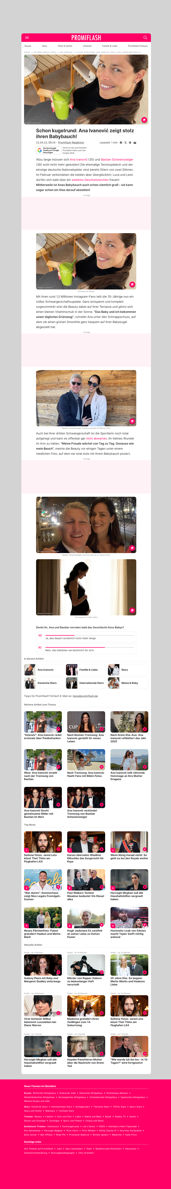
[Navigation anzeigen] (27, 37)
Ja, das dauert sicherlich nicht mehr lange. (70, 638)
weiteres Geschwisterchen (90, 180)
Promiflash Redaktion (71, 142)
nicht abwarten (96, 438)
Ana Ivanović (79, 159)
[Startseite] (86, 37)
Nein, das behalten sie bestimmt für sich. (69, 650)
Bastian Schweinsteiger (117, 159)
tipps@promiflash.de (85, 696)
